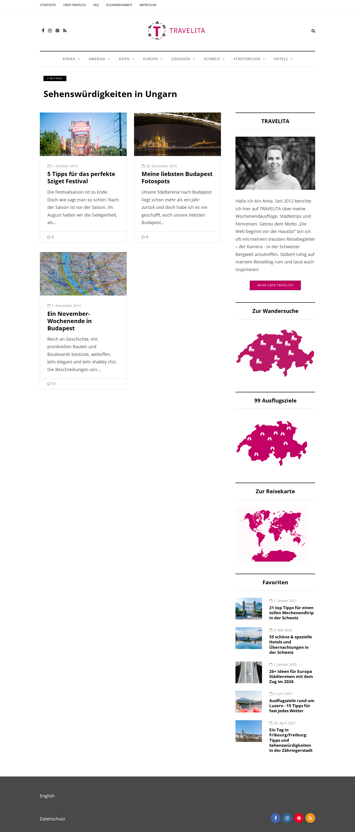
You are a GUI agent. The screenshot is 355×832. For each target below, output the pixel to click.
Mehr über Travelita (275, 285)
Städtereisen (247, 58)
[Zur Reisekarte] (271, 534)
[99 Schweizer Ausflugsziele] (271, 443)
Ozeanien (180, 58)
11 (54, 383)
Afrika (69, 58)
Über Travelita (74, 5)
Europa (150, 58)
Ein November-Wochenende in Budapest (69, 321)
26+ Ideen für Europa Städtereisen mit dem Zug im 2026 (291, 676)
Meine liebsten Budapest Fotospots (177, 177)
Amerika (97, 58)
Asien (124, 58)
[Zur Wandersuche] (275, 353)
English (47, 796)
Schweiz (212, 58)
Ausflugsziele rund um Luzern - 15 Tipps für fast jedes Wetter (291, 706)
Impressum (148, 5)
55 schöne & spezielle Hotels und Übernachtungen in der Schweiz (290, 644)
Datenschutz (52, 819)
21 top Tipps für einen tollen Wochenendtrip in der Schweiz (291, 613)
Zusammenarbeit (119, 5)
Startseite (48, 5)
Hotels (281, 58)
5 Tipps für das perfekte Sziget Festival (81, 177)
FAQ (96, 5)
